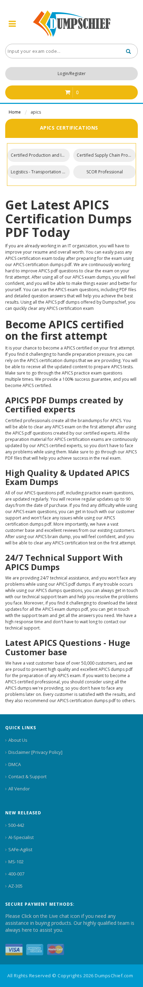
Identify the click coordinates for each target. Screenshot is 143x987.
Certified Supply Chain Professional (106, 155)
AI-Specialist (21, 837)
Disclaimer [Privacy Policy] (35, 752)
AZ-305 (15, 886)
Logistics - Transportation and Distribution (40, 172)
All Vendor (19, 789)
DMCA (14, 764)
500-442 (16, 825)
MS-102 (16, 861)
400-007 (16, 874)
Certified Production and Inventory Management (40, 155)
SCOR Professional (104, 172)
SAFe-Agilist (20, 849)
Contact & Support (27, 776)
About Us (17, 740)
